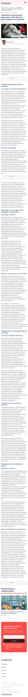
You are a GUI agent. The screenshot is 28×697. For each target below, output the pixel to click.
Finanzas (3, 670)
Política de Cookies (5, 685)
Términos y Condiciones (6, 687)
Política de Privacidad (17, 685)
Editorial (3, 676)
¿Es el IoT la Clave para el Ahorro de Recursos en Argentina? (12, 612)
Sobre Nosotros (4, 682)
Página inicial (5, 7)
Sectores (12, 7)
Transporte (14, 12)
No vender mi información (7, 689)
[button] (8, 618)
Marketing (5, 12)
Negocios (3, 667)
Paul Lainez (10, 42)
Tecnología (4, 664)
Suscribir (14, 641)
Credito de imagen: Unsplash (18, 36)
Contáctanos (14, 682)
